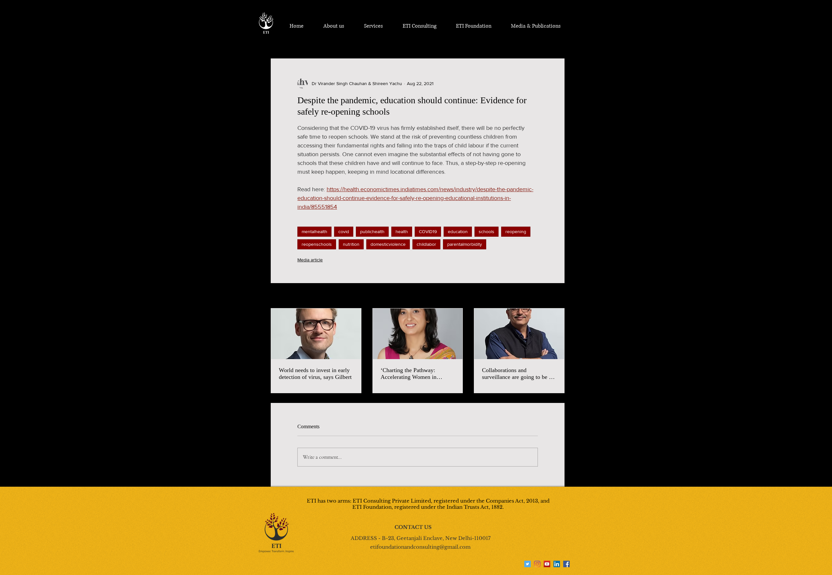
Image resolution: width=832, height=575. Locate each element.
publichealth (372, 231)
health (402, 231)
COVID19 (428, 231)
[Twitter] (527, 564)
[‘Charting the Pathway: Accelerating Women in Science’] (418, 333)
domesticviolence (388, 244)
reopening (515, 231)
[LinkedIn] (556, 564)
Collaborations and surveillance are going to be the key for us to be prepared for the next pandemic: (519, 374)
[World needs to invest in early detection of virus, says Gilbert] (316, 333)
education (458, 231)
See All (558, 296)
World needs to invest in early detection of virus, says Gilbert (315, 373)
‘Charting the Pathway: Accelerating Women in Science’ (408, 374)
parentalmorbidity (464, 244)
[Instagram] (537, 564)
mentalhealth (314, 231)
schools (486, 231)
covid (343, 231)
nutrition (351, 244)
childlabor (426, 244)
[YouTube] (547, 564)
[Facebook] (566, 564)
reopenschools (317, 244)
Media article (310, 259)
